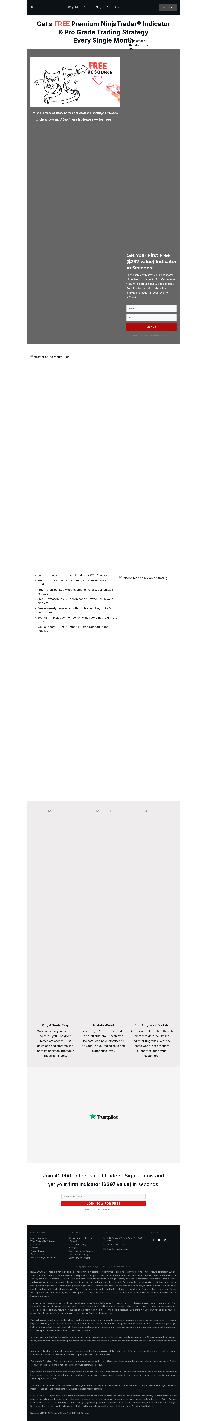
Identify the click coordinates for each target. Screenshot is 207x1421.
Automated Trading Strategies (77, 1246)
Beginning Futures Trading (81, 1251)
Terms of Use (37, 1254)
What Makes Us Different (42, 1241)
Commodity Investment (79, 1258)
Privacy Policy (37, 1251)
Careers (34, 1247)
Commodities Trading (78, 1254)
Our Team (35, 1244)
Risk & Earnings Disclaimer (43, 1257)
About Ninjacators (39, 1238)
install (90, 589)
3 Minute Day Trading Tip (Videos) (80, 1239)
